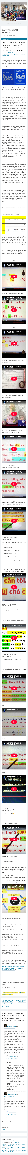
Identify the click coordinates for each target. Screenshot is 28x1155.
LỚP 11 (8, 992)
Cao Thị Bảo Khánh (11, 1026)
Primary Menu (6, 39)
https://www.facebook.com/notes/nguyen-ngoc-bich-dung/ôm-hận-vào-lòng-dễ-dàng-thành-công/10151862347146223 (13, 968)
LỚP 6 (16, 992)
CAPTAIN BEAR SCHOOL (10, 31)
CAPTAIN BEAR (10, 52)
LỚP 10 (5, 992)
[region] (14, 14)
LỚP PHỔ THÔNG (9, 994)
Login (3, 1129)
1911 (4, 52)
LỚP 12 (13, 992)
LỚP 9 (3, 994)
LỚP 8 (23, 992)
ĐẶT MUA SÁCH (16, 1141)
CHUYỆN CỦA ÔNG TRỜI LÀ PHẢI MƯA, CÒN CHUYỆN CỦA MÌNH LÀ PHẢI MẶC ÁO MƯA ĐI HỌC (7, 1003)
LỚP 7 (20, 992)
